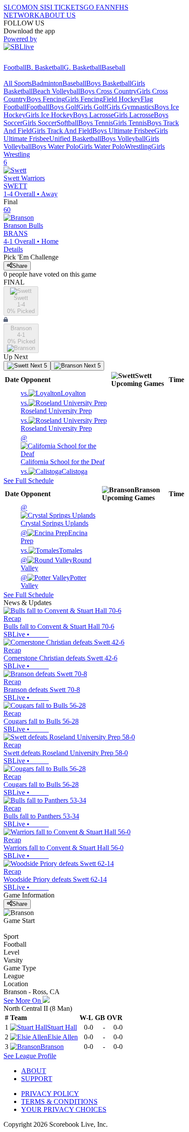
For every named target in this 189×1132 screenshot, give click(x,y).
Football (15, 67)
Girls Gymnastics (130, 107)
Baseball (113, 67)
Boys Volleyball (123, 138)
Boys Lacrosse (93, 115)
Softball (67, 122)
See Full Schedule (29, 480)
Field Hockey (122, 99)
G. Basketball (83, 67)
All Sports (18, 83)
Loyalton (53, 393)
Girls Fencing (84, 99)
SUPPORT (36, 1078)
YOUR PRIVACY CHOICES (63, 1109)
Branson (52, 1046)
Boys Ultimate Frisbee (123, 130)
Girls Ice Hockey (49, 115)
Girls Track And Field (62, 130)
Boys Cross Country (108, 91)
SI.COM (16, 7)
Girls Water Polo (102, 146)
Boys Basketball (108, 83)
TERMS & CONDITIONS (59, 1101)
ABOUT (33, 1070)
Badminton (47, 83)
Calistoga (54, 471)
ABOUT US (58, 15)
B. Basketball (45, 67)
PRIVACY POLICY (50, 1093)
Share (19, 266)
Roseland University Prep (56, 407)
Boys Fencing (45, 99)
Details (13, 249)
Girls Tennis (130, 122)
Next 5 (38, 365)
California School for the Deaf (63, 449)
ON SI (37, 7)
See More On (23, 1000)
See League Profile (30, 1056)
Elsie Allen (62, 1037)
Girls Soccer (39, 122)
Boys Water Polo (55, 146)
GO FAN (97, 7)
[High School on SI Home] (37, 59)
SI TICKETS (65, 7)
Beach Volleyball (56, 91)
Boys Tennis (95, 122)
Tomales (51, 550)
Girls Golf (92, 107)
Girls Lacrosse (134, 115)
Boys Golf (63, 107)
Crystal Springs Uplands (54, 515)
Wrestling (138, 146)
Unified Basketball (75, 138)
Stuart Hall (62, 1027)
